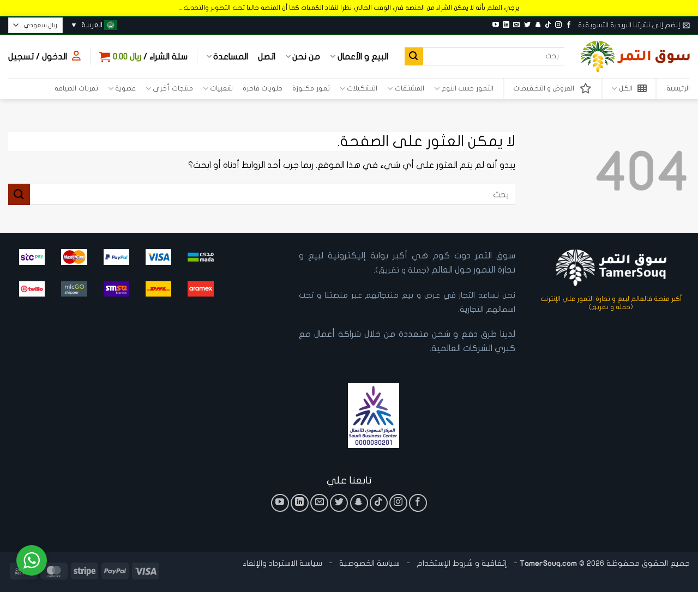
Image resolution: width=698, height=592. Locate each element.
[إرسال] (414, 56)
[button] (634, 25)
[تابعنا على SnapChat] (537, 25)
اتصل (266, 56)
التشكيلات (362, 88)
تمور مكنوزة (310, 88)
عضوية (125, 88)
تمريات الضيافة (76, 88)
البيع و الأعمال (363, 56)
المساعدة (230, 56)
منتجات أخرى (172, 88)
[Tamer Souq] (635, 56)
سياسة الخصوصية (368, 563)
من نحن (306, 56)
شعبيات (221, 88)
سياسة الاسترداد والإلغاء (282, 563)
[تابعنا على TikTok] (548, 25)
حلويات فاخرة (262, 88)
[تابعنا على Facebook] (568, 25)
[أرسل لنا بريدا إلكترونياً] (516, 25)
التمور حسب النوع (467, 88)
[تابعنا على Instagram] (558, 25)
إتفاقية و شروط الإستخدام (462, 563)
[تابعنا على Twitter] (527, 25)
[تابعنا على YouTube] (495, 25)
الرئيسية (678, 88)
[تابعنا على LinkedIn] (506, 25)
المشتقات (409, 88)
